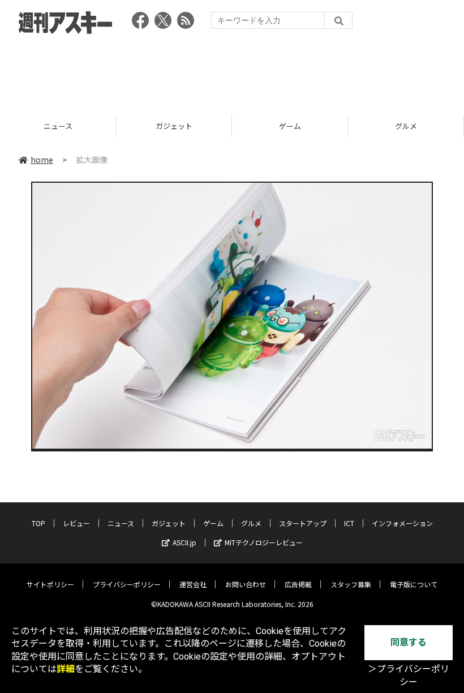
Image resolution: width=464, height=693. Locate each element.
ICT (349, 523)
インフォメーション (402, 523)
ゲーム (177, 125)
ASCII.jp (184, 542)
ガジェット (61, 125)
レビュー (76, 523)
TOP (38, 523)
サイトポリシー (50, 584)
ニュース (121, 523)
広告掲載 (298, 584)
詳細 (66, 669)
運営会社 (193, 584)
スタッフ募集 (350, 584)
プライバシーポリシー (127, 584)
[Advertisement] (232, 70)
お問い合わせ (245, 584)
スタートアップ (302, 523)
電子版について (413, 584)
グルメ (293, 125)
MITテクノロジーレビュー (264, 542)
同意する (408, 642)
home (42, 159)
